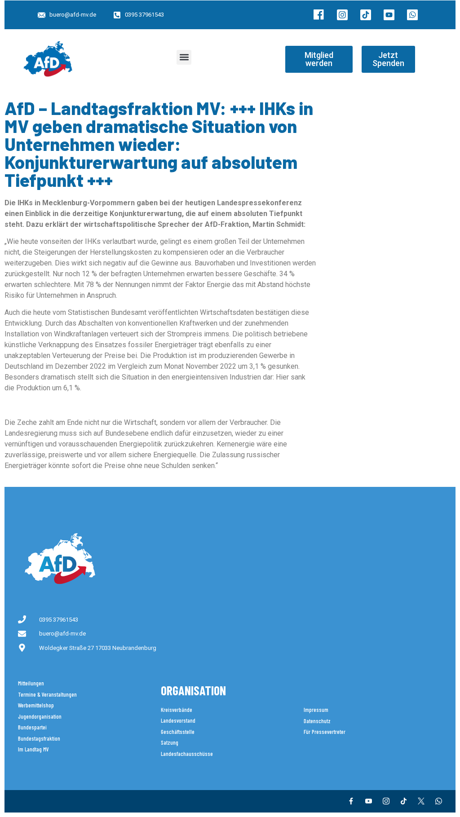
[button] (184, 57)
